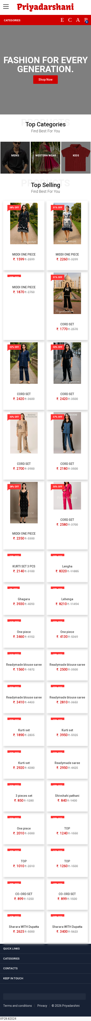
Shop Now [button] (45, 79)
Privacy (42, 1005)
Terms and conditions (17, 1005)
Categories (11, 20)
